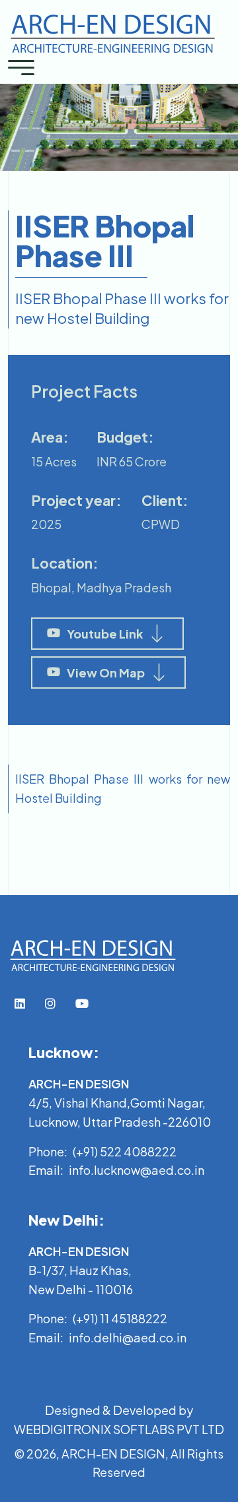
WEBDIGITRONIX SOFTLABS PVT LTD (119, 1429)
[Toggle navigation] (21, 66)
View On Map (106, 672)
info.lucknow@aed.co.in (136, 1169)
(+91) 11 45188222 (120, 1318)
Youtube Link (105, 633)
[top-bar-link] (20, 1003)
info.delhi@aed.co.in (127, 1337)
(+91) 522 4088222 (125, 1151)
